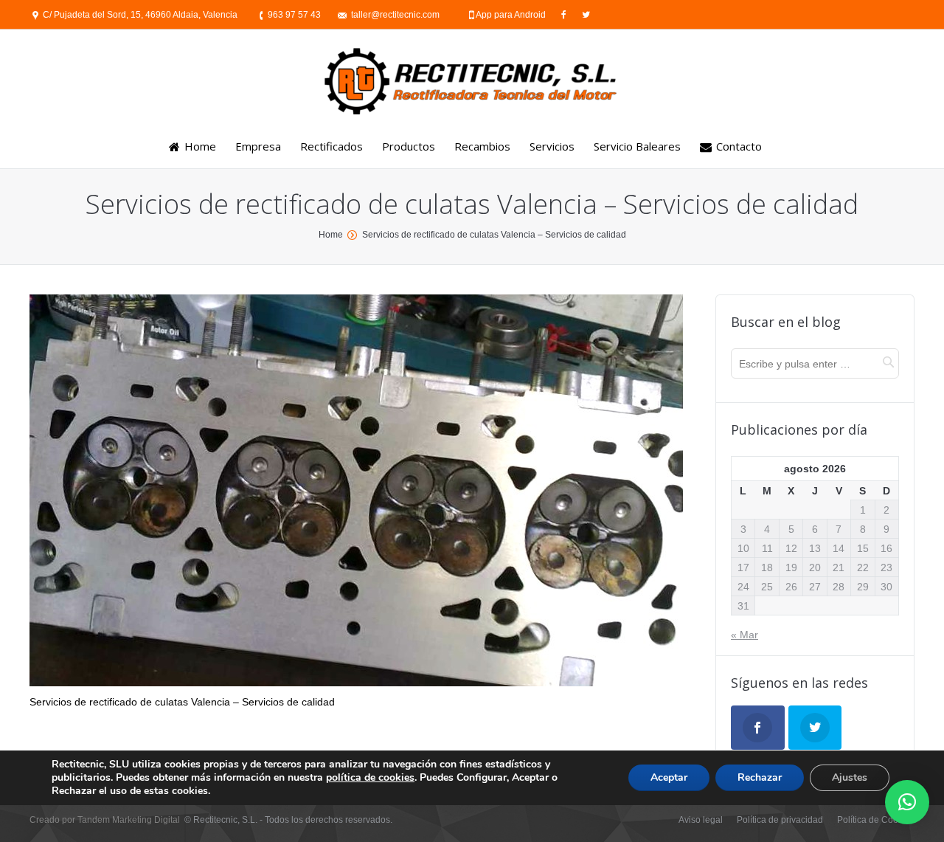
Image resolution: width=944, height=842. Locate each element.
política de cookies (370, 777)
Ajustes (849, 777)
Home (331, 235)
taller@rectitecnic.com (395, 15)
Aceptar (668, 777)
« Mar (744, 635)
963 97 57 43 (294, 15)
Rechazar (760, 777)
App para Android (512, 15)
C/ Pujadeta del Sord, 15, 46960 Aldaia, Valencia (140, 15)
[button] (907, 802)
